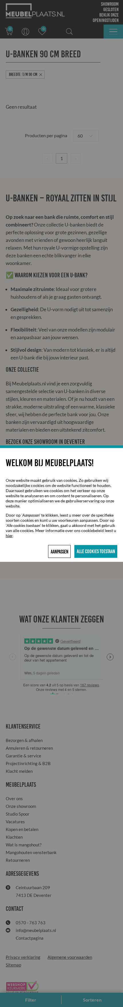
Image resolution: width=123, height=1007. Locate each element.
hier (9, 535)
